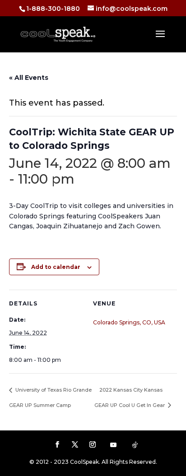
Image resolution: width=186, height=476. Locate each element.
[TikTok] (135, 445)
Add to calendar (55, 266)
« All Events (28, 78)
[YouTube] (113, 445)
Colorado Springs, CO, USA (129, 322)
